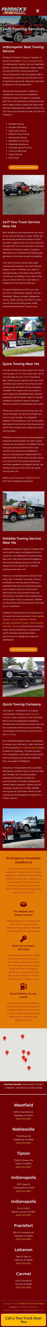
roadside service (30, 747)
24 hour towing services (30, 61)
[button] (38, 11)
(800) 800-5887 (24, 3)
